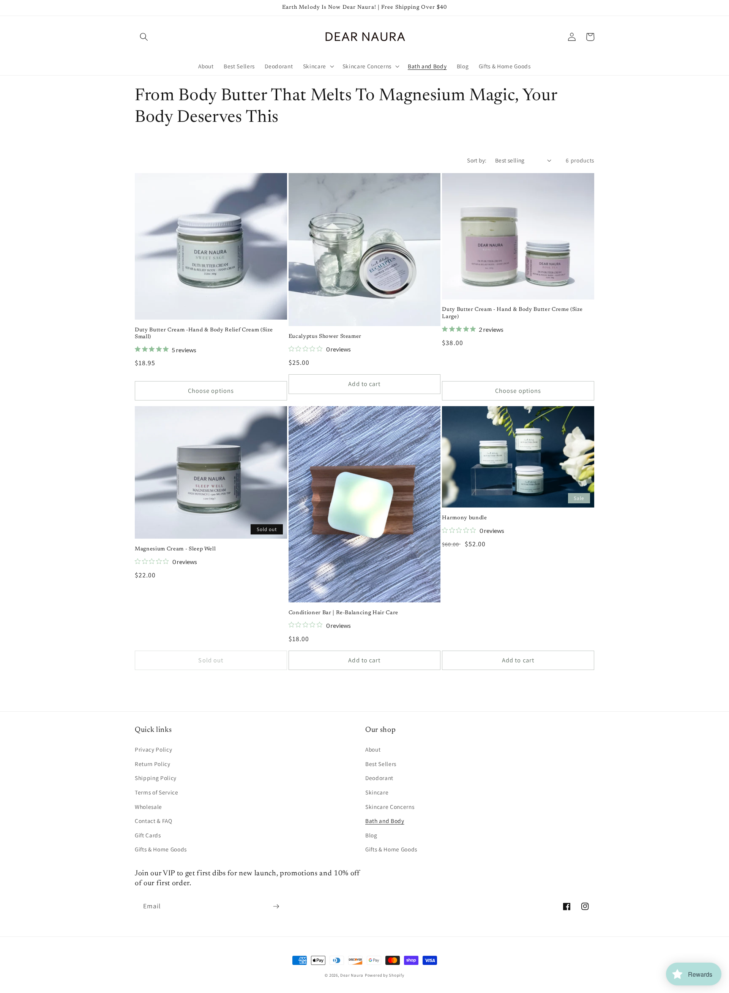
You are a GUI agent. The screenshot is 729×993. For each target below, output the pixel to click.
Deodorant (379, 778)
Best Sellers (380, 764)
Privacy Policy (153, 749)
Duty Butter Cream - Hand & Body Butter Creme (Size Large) (512, 313)
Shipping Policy (156, 778)
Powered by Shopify (384, 975)
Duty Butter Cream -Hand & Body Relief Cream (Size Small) (204, 333)
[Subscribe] (276, 906)
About (372, 749)
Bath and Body (384, 820)
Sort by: (477, 160)
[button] (144, 37)
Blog (371, 835)
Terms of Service (156, 792)
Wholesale (148, 806)
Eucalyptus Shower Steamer (325, 336)
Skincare (376, 792)
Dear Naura (351, 975)
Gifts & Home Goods (161, 849)
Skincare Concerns (389, 806)
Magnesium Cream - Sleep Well (175, 549)
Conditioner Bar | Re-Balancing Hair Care (343, 613)
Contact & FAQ (153, 820)
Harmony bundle (464, 518)
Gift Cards (148, 835)
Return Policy (152, 764)
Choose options (211, 390)
